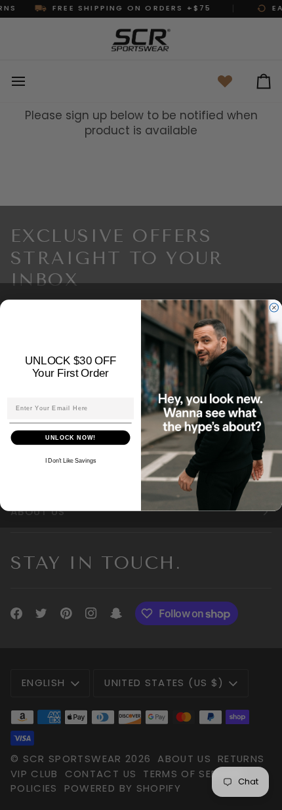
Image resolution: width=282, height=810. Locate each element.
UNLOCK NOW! (70, 437)
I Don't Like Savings (70, 460)
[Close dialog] (274, 307)
